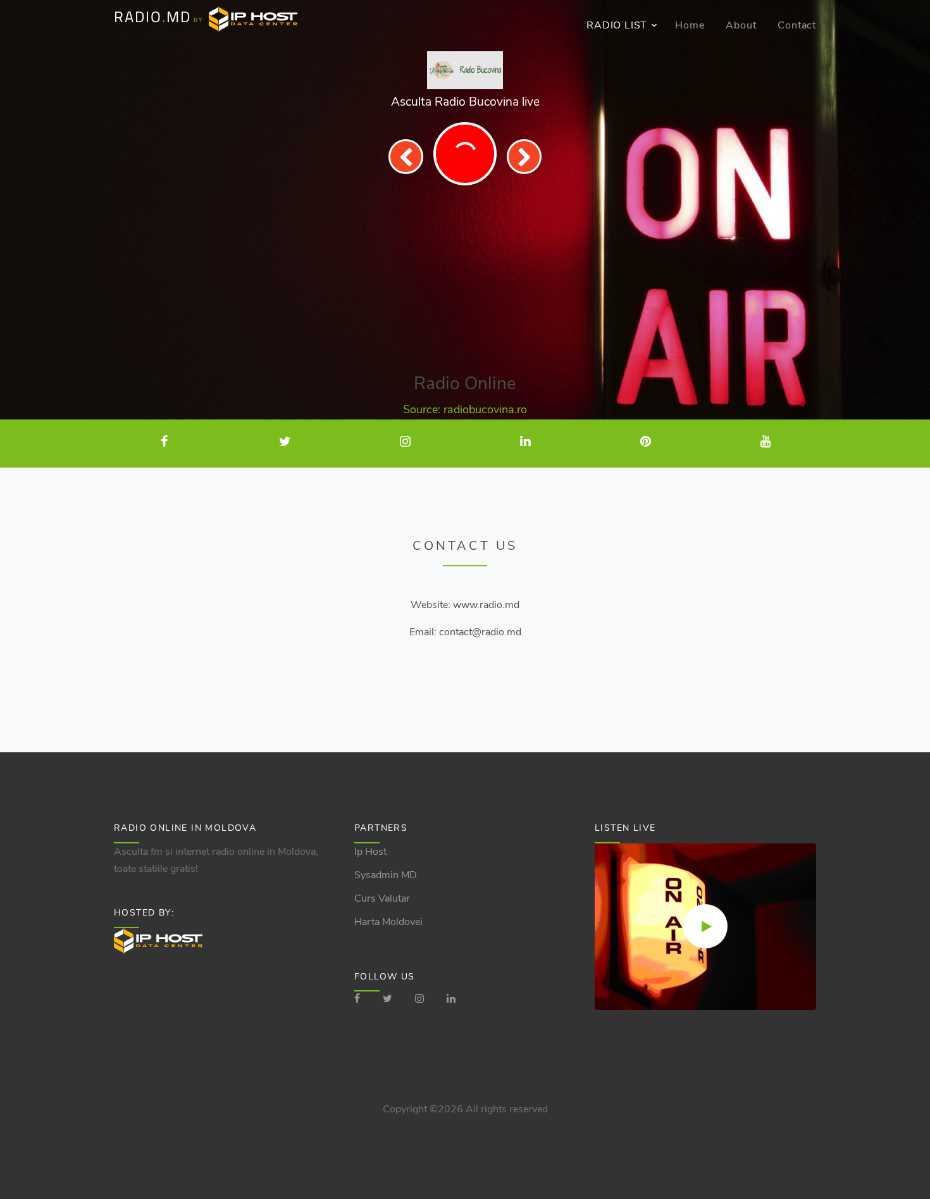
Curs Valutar (382, 898)
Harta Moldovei (388, 922)
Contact (797, 25)
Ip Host (370, 852)
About (741, 25)
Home (689, 25)
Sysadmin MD (385, 875)
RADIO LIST (616, 25)
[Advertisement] (465, 279)
